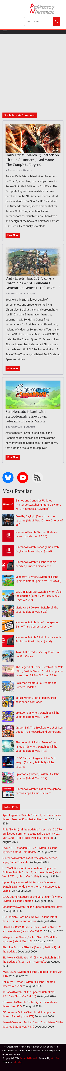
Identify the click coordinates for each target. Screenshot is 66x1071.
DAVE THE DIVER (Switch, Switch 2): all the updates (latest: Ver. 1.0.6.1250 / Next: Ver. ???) (39, 596)
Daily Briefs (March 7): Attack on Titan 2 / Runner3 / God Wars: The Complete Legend (32, 159)
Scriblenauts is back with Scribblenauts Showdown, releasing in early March (26, 416)
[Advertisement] (33, 69)
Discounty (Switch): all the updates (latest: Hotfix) (32, 906)
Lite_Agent (27, 170)
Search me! (56, 21)
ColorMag (17, 1062)
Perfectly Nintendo (29, 1058)
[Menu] (4, 32)
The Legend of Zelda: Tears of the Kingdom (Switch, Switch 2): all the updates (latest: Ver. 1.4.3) (36, 746)
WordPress (56, 1058)
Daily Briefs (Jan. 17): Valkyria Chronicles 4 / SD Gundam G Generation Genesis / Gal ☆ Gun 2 (33, 283)
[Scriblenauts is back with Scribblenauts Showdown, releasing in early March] (33, 395)
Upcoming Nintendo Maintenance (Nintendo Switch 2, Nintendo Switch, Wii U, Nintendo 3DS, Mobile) (31, 886)
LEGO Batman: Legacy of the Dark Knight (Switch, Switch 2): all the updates (36, 762)
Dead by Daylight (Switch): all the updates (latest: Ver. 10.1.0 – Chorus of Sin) (39, 520)
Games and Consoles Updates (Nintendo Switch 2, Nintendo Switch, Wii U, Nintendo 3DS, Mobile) (38, 504)
